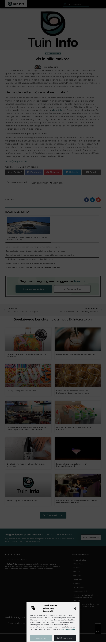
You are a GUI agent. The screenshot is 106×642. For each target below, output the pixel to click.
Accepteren (41, 638)
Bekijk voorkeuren (65, 638)
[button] (74, 608)
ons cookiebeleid (68, 629)
